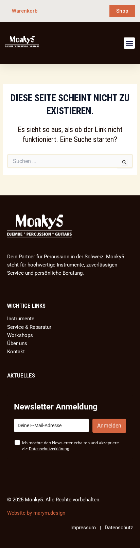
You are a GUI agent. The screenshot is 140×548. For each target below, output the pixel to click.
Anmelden (109, 425)
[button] (129, 43)
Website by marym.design (36, 513)
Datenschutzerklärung (49, 449)
